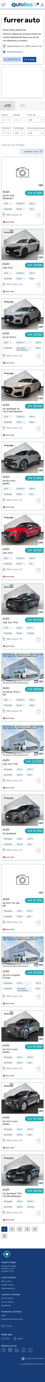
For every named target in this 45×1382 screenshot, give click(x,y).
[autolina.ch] (21, 4)
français (28, 1358)
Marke (4, 115)
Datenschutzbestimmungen (12, 1319)
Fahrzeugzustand (35, 128)
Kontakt (9, 1326)
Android (20, 1339)
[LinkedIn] (17, 1350)
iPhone (7, 1339)
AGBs (3, 1315)
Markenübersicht (8, 1288)
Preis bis (31, 115)
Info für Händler (7, 1302)
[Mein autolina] (42, 4)
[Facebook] (3, 1350)
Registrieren (6, 1306)
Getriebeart (18, 128)
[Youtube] (10, 1350)
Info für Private (7, 1298)
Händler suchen (7, 1285)
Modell (16, 115)
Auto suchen (6, 1281)
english (41, 1358)
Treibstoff (6, 128)
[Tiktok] (24, 1350)
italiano (35, 1358)
